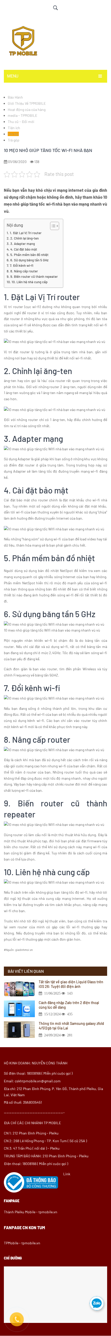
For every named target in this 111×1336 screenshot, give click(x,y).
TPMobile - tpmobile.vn (22, 1243)
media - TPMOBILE (22, 115)
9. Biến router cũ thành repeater (34, 276)
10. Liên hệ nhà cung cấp (29, 282)
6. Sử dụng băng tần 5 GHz (29, 260)
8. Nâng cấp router (24, 271)
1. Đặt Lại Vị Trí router (26, 233)
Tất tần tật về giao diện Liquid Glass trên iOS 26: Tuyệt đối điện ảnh (71, 984)
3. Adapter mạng (22, 244)
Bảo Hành (15, 97)
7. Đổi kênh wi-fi (21, 265)
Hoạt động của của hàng (26, 109)
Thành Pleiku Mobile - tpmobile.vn (30, 1212)
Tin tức (13, 134)
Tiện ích (14, 128)
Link (66, 1174)
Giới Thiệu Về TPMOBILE (27, 103)
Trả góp (13, 140)
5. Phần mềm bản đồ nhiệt (29, 255)
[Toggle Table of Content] (52, 226)
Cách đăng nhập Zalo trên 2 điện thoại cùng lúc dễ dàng (69, 1004)
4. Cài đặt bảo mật (23, 249)
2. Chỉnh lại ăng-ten (24, 238)
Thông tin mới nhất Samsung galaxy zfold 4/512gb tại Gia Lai (71, 1025)
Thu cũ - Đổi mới (21, 121)
